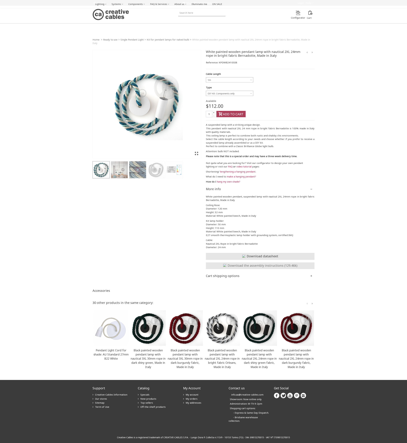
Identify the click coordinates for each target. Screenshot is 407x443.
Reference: (212, 62)
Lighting (99, 4)
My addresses (193, 402)
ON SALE (217, 4)
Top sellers (146, 402)
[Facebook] (276, 395)
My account (191, 394)
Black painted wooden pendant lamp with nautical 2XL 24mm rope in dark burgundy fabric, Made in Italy (296, 358)
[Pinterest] (296, 395)
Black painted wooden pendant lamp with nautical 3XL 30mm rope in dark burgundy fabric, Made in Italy (185, 358)
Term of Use (101, 406)
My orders (191, 398)
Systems (116, 4)
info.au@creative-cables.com (247, 394)
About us (179, 4)
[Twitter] (283, 395)
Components (135, 4)
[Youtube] (290, 395)
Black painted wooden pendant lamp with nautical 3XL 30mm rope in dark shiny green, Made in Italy (148, 358)
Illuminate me (199, 4)
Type (209, 87)
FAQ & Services (158, 4)
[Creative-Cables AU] (111, 14)
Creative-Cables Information (110, 394)
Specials (144, 394)
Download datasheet (262, 256)
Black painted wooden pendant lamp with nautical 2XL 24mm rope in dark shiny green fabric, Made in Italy (259, 358)
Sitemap (99, 402)
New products (148, 398)
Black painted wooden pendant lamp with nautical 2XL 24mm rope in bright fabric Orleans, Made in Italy (222, 358)
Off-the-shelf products (153, 406)
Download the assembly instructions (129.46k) (262, 265)
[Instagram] (303, 395)
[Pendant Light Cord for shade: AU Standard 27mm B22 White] (111, 328)
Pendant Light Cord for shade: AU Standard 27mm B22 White (111, 354)
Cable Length (213, 73)
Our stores (100, 398)
